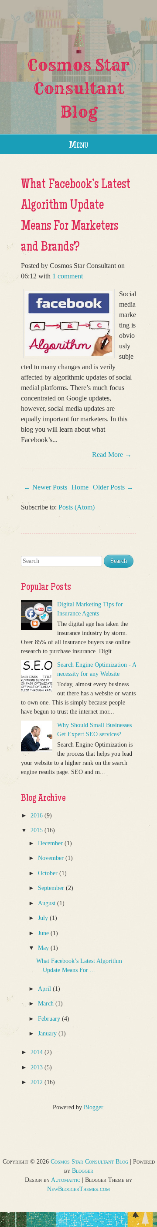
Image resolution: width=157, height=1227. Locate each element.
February (50, 1018)
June (44, 933)
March (46, 1003)
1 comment (67, 276)
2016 (37, 815)
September (52, 888)
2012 (37, 1082)
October (48, 873)
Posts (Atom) (76, 507)
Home (80, 487)
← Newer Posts (45, 487)
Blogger (93, 1107)
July (44, 918)
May (44, 948)
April (45, 989)
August (47, 903)
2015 (37, 830)
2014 (37, 1052)
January (48, 1033)
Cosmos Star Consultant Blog (78, 88)
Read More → (112, 454)
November (51, 858)
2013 (37, 1067)
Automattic (65, 1180)
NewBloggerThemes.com (78, 1189)
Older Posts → (113, 487)
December (51, 843)
